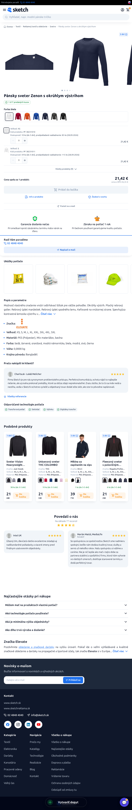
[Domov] (17, 10)
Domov (10, 27)
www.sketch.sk (12, 702)
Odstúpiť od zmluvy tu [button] (64, 789)
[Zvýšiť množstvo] (24, 141)
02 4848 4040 (15, 715)
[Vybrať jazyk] (129, 2)
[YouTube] (38, 724)
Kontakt (34, 776)
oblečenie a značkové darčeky (36, 647)
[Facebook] (8, 724)
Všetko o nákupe (60, 742)
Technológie (37, 755)
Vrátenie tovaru (60, 776)
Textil (18, 27)
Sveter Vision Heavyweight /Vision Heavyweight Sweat (14, 468)
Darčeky (8, 755)
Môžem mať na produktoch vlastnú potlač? (31, 605)
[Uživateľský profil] (122, 9)
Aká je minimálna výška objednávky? (27, 621)
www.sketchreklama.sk (17, 708)
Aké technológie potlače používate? (27, 613)
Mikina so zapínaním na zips (81, 463)
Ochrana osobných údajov (65, 783)
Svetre (53, 27)
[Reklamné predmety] (4, 10)
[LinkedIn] (28, 724)
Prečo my (35, 742)
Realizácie (35, 762)
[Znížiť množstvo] (13, 141)
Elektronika (10, 748)
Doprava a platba (61, 762)
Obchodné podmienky (63, 755)
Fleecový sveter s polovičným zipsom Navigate (113, 465)
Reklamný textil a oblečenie (35, 27)
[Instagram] (18, 724)
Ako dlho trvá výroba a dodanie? (25, 630)
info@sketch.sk (40, 715)
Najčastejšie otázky (62, 748)
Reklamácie (57, 769)
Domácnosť (10, 776)
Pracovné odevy (13, 769)
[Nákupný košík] (127, 9)
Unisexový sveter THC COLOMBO (49, 463)
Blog (32, 769)
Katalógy (35, 748)
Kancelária (10, 762)
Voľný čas (9, 783)
